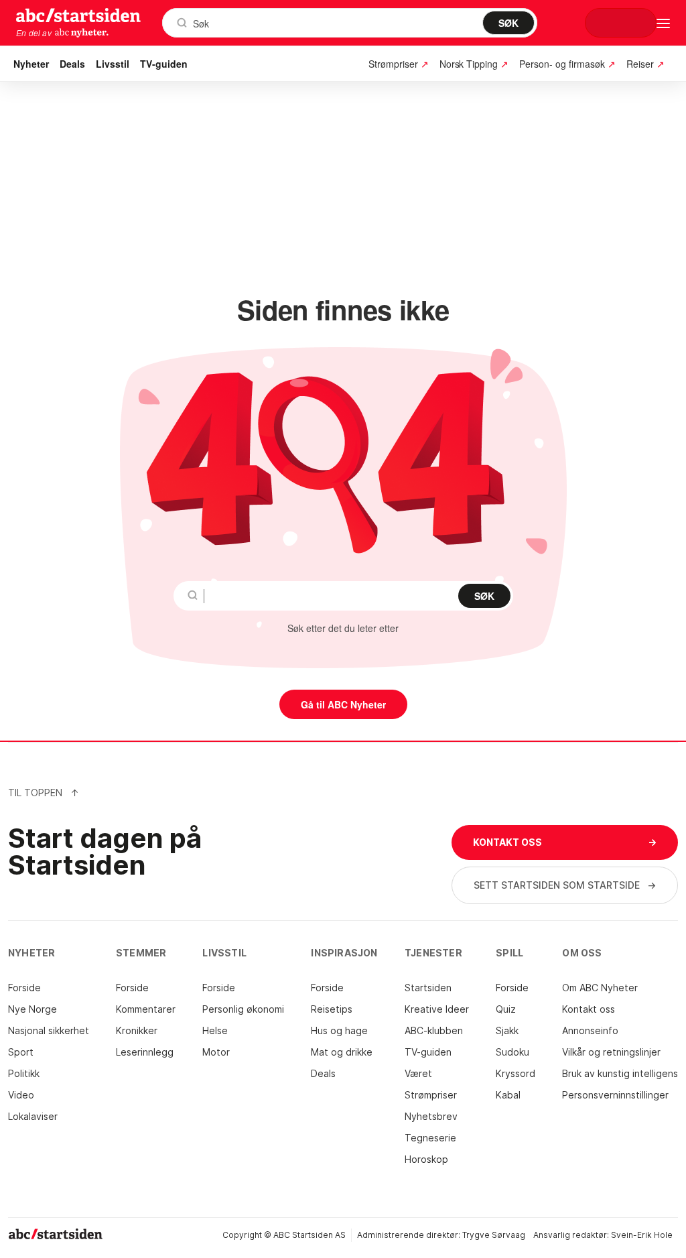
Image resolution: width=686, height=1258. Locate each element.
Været (418, 1073)
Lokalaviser (33, 1116)
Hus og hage (339, 1030)
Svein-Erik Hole (642, 1235)
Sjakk (507, 1030)
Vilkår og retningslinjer (611, 1052)
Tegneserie (430, 1137)
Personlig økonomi (243, 1009)
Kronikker (136, 1030)
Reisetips (331, 1009)
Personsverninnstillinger (615, 1094)
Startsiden (428, 987)
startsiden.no (78, 15)
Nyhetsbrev (431, 1116)
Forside (24, 987)
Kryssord (515, 1073)
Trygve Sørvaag (493, 1235)
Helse (215, 1030)
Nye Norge (32, 1009)
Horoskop (426, 1159)
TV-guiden (164, 63)
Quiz (506, 1009)
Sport (20, 1052)
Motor (216, 1052)
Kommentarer (146, 1009)
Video (21, 1094)
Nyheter (31, 63)
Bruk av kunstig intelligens (620, 1073)
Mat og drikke (341, 1052)
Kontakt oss (588, 1009)
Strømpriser (431, 1094)
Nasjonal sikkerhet (48, 1030)
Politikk (24, 1073)
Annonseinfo (590, 1030)
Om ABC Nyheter (600, 987)
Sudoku (512, 1052)
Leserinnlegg (145, 1052)
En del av (34, 33)
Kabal (508, 1094)
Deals (72, 63)
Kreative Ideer (437, 1009)
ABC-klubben (434, 1030)
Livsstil (112, 63)
